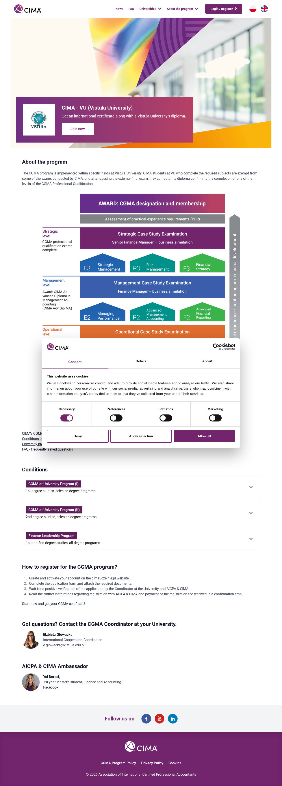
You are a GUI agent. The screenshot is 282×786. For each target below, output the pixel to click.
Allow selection (141, 436)
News (119, 9)
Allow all (204, 436)
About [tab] (207, 361)
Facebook (50, 687)
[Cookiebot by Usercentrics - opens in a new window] (216, 346)
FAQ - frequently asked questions (47, 449)
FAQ (131, 9)
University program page (41, 444)
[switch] (116, 417)
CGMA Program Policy (118, 763)
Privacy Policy (152, 763)
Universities (147, 9)
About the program (180, 9)
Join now (77, 129)
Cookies (175, 763)
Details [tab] (141, 361)
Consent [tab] (75, 362)
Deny (78, 436)
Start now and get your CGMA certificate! (53, 604)
